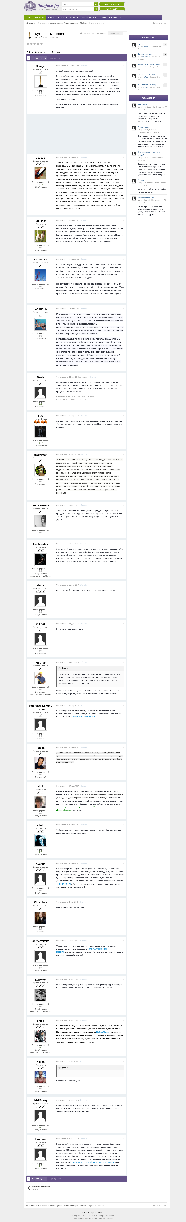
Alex (40, 416)
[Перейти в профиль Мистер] (40, 678)
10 (41, 184)
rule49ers (145, 46)
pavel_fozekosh (150, 129)
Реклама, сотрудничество (110, 17)
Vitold (40, 825)
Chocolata (40, 902)
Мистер (41, 662)
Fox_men (41, 221)
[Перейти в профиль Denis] (40, 393)
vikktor (40, 624)
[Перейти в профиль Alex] (40, 431)
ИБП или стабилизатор (147, 84)
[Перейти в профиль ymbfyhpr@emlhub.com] (40, 724)
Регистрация (112, 9)
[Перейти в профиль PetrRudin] (134, 66)
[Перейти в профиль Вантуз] (29, 35)
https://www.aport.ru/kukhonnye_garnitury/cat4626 (92, 1162)
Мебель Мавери (102, 1032)
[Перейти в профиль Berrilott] (134, 198)
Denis (40, 377)
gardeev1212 (40, 941)
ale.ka (40, 585)
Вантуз (44, 37)
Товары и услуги (89, 17)
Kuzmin (40, 863)
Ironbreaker (40, 544)
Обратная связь (97, 1212)
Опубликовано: (67, 65)
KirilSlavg (40, 1100)
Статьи (51, 17)
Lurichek (40, 979)
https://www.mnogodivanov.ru (83, 716)
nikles (41, 1062)
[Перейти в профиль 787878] (40, 173)
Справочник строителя (68, 17)
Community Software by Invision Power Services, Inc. (93, 1218)
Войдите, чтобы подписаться (94, 33)
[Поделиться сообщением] (123, 65)
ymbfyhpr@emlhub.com (40, 707)
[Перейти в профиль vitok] (40, 802)
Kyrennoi (40, 1139)
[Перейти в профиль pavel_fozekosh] (134, 128)
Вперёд (39, 58)
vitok (40, 786)
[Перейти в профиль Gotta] (134, 153)
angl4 (40, 1021)
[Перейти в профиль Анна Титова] (40, 521)
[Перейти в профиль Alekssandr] (134, 181)
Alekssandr (148, 182)
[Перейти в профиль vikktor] (40, 639)
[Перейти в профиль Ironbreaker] (40, 559)
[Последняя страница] (45, 58)
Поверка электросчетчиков (149, 64)
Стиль (85, 1212)
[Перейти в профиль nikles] (40, 1077)
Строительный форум (35, 17)
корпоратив (142, 43)
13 (41, 443)
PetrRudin (145, 67)
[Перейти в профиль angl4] (40, 1036)
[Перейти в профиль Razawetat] (40, 470)
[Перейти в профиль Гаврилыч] (40, 324)
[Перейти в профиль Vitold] (40, 840)
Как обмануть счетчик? (147, 74)
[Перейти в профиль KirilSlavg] (40, 1116)
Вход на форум (112, 4)
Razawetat (40, 454)
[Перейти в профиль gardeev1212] (40, 956)
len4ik (41, 748)
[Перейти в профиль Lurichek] (40, 995)
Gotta (146, 157)
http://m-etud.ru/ (64, 883)
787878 (40, 157)
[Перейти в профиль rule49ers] (134, 45)
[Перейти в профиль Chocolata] (40, 918)
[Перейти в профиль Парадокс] (40, 275)
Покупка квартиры (145, 54)
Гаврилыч (40, 309)
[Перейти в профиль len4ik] (40, 763)
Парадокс (40, 259)
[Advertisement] (76, 135)
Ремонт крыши (143, 126)
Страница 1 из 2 (56, 58)
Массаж (141, 180)
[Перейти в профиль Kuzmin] (40, 879)
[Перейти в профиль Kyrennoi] (40, 1154)
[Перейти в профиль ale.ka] (40, 601)
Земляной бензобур (146, 197)
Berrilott (147, 200)
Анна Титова (40, 505)
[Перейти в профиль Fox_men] (40, 236)
